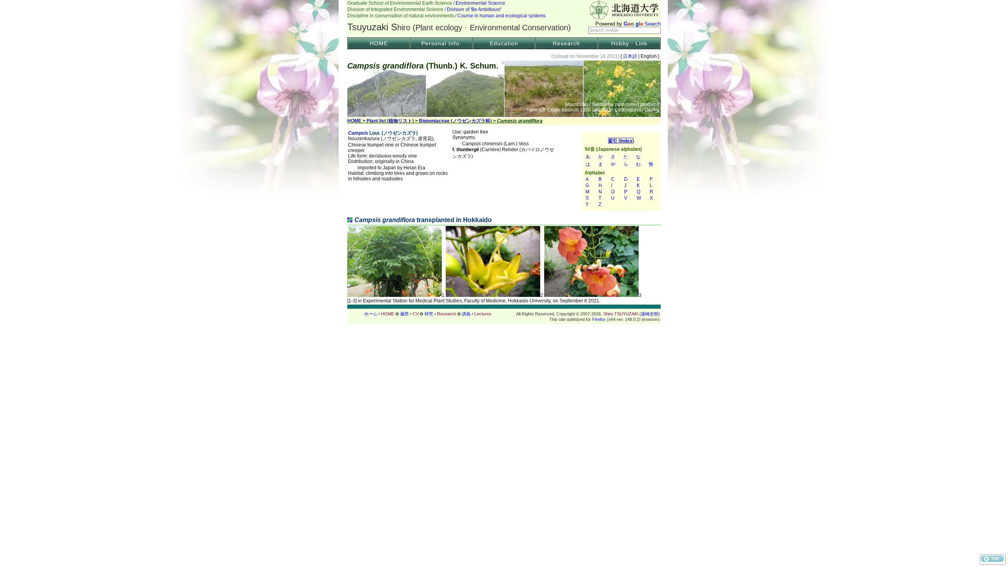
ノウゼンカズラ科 (471, 121)
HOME (379, 43)
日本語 (630, 56)
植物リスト (400, 121)
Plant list (376, 121)
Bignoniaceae (434, 121)
